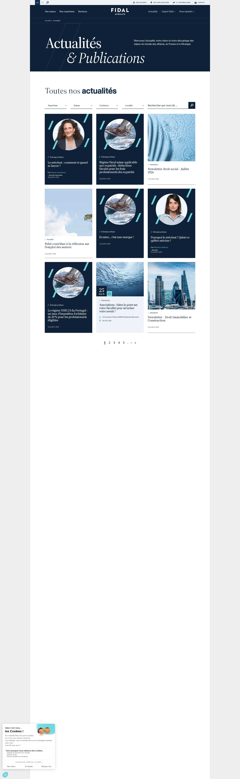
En (43, 2)
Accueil (47, 21)
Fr (37, 2)
